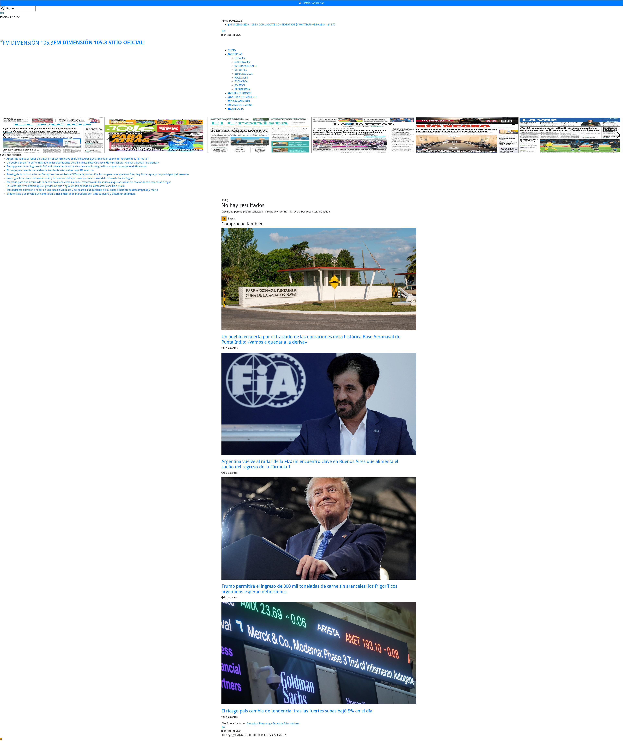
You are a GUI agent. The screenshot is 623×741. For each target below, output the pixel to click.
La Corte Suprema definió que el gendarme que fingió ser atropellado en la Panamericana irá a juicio (65, 186)
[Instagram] (2, 12)
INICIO (232, 50)
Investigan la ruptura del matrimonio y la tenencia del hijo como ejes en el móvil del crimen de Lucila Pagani (69, 178)
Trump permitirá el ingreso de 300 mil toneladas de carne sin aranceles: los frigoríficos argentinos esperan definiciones (76, 166)
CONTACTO (237, 108)
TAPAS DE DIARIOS (241, 104)
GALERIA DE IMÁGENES (243, 97)
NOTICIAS (236, 54)
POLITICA (239, 85)
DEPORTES (240, 69)
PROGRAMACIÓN (240, 101)
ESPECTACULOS (243, 73)
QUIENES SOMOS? (241, 93)
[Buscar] (2, 8)
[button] (618, 135)
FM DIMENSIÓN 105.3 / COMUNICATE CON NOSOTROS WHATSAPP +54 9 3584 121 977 (283, 24)
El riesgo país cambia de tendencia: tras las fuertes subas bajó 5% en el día (50, 170)
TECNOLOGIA (242, 89)
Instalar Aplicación (313, 3)
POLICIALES (241, 77)
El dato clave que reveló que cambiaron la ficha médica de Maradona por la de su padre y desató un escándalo (70, 193)
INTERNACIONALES (245, 65)
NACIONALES (242, 62)
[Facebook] (0, 12)
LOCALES (239, 58)
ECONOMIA (241, 81)
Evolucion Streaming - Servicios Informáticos (272, 723)
